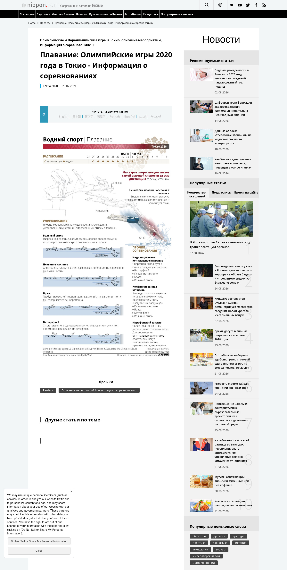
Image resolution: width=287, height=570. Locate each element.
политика (199, 543)
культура (238, 536)
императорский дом (206, 556)
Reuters (48, 390)
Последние (27, 14)
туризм (221, 549)
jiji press (219, 536)
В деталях (43, 14)
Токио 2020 (50, 86)
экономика (220, 543)
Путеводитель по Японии (106, 14)
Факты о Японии (63, 14)
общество (199, 536)
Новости (81, 14)
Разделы (150, 14)
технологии (200, 549)
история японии (204, 563)
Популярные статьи (176, 14)
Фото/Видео (133, 14)
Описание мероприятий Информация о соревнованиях (99, 390)
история (240, 543)
